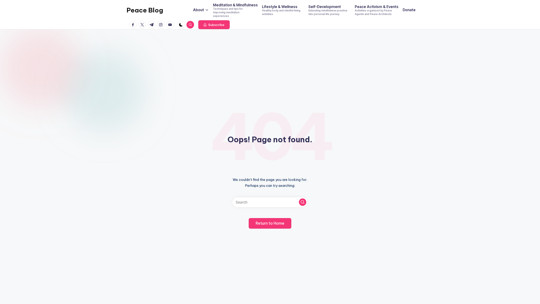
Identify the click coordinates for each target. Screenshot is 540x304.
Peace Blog (145, 10)
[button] (214, 24)
